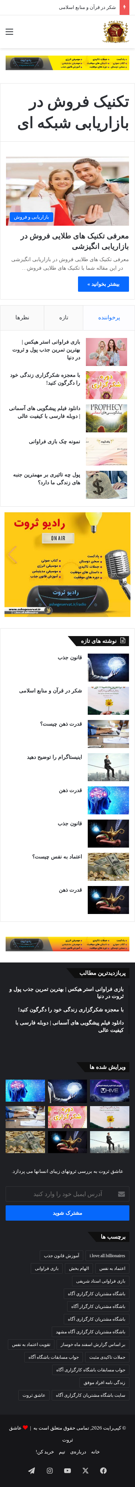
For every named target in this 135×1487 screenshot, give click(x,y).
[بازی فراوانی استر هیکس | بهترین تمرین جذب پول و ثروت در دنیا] (106, 352)
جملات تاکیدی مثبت (107, 1357)
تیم (62, 1452)
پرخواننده (109, 317)
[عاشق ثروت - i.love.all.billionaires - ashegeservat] (115, 32)
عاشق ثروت (33, 1395)
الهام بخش (79, 1268)
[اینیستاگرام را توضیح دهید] (108, 767)
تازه (63, 317)
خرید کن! (45, 1452)
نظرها (22, 317)
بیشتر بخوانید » (103, 284)
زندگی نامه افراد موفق (104, 1382)
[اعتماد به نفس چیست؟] (108, 867)
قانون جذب (70, 657)
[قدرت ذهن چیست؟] (108, 734)
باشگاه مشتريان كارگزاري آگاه (96, 1293)
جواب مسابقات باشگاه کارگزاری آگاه (90, 1369)
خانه (95, 1452)
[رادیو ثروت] (67, 62)
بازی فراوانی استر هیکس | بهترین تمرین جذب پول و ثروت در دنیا (46, 349)
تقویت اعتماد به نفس (31, 1344)
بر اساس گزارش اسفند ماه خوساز (93, 1344)
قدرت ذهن (70, 790)
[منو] (9, 34)
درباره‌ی (78, 1452)
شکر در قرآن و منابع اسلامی (50, 691)
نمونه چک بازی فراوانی (54, 441)
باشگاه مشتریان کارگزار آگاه (98, 1306)
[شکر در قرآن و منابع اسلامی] (108, 701)
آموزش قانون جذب (61, 1255)
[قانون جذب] (108, 668)
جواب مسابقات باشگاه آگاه (53, 1357)
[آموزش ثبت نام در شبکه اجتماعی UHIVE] (109, 1091)
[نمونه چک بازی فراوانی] (106, 452)
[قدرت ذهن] (108, 800)
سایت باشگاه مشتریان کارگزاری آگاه (90, 1395)
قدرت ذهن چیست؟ (61, 724)
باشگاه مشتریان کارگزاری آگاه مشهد (90, 1331)
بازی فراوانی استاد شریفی (100, 1281)
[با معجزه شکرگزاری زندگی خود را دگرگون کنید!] (106, 385)
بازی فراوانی (46, 1268)
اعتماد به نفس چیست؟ (57, 857)
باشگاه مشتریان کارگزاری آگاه (96, 1319)
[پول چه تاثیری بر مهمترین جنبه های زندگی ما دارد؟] (106, 485)
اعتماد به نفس (112, 1268)
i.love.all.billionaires (107, 1255)
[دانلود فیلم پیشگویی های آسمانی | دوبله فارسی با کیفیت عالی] (106, 418)
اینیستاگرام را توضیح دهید (54, 757)
